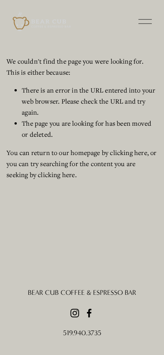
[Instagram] (74, 313)
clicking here (128, 152)
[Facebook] (89, 313)
